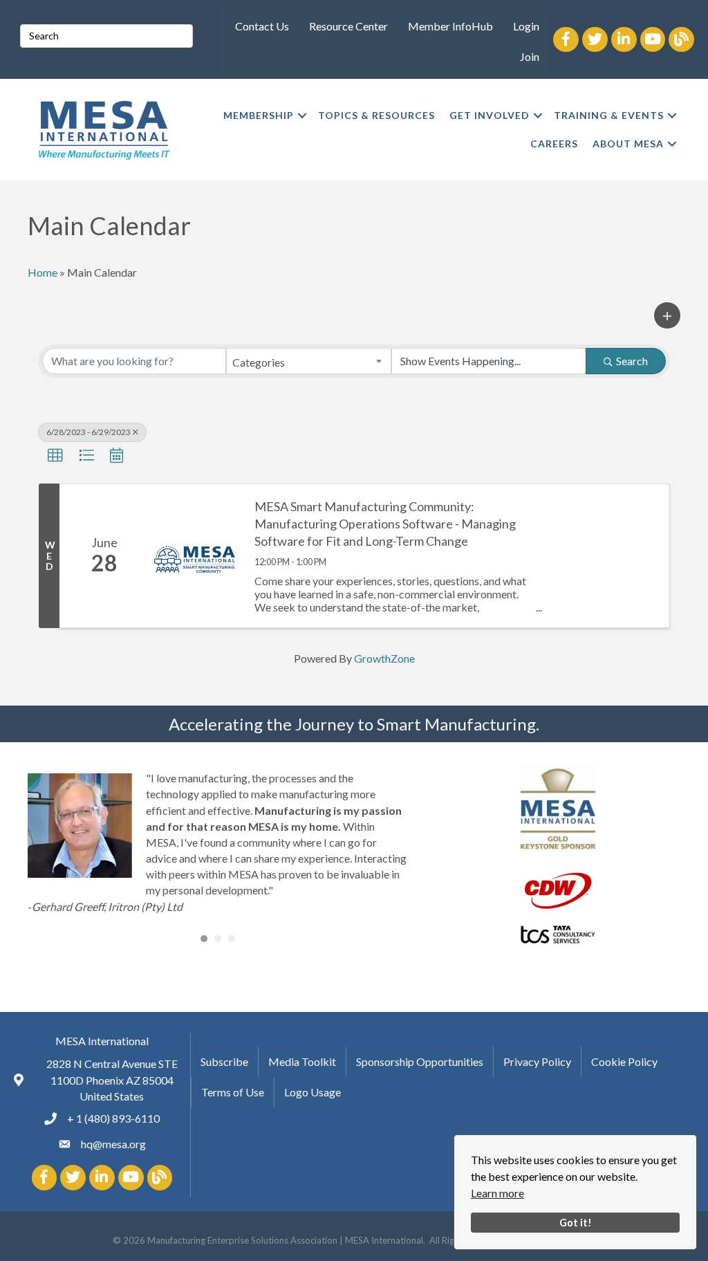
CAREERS (554, 143)
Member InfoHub (450, 26)
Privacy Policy (537, 1061)
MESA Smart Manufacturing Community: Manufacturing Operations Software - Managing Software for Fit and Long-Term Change (385, 524)
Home (42, 272)
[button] (667, 315)
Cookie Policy (624, 1061)
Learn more (497, 1192)
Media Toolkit (302, 1061)
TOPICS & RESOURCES (376, 115)
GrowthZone (384, 658)
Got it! (575, 1222)
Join (529, 56)
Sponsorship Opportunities (419, 1061)
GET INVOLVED (489, 115)
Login (526, 26)
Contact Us (262, 26)
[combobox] (309, 361)
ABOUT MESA (628, 143)
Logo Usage (312, 1091)
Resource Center (348, 26)
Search (632, 360)
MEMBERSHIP (258, 115)
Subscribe (224, 1061)
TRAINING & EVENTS (609, 115)
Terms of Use (232, 1091)
